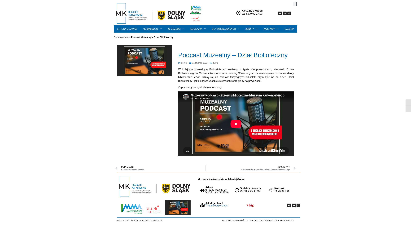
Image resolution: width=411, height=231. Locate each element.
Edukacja (196, 29)
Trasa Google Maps (216, 205)
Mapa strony (287, 221)
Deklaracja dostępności (263, 221)
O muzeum (174, 29)
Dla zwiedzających (224, 29)
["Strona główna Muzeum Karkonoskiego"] (155, 186)
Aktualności (150, 29)
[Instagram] (289, 13)
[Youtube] (285, 13)
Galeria (289, 29)
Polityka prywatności (234, 221)
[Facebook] (280, 13)
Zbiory (249, 29)
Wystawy (269, 29)
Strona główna (127, 29)
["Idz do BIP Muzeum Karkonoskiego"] (250, 205)
